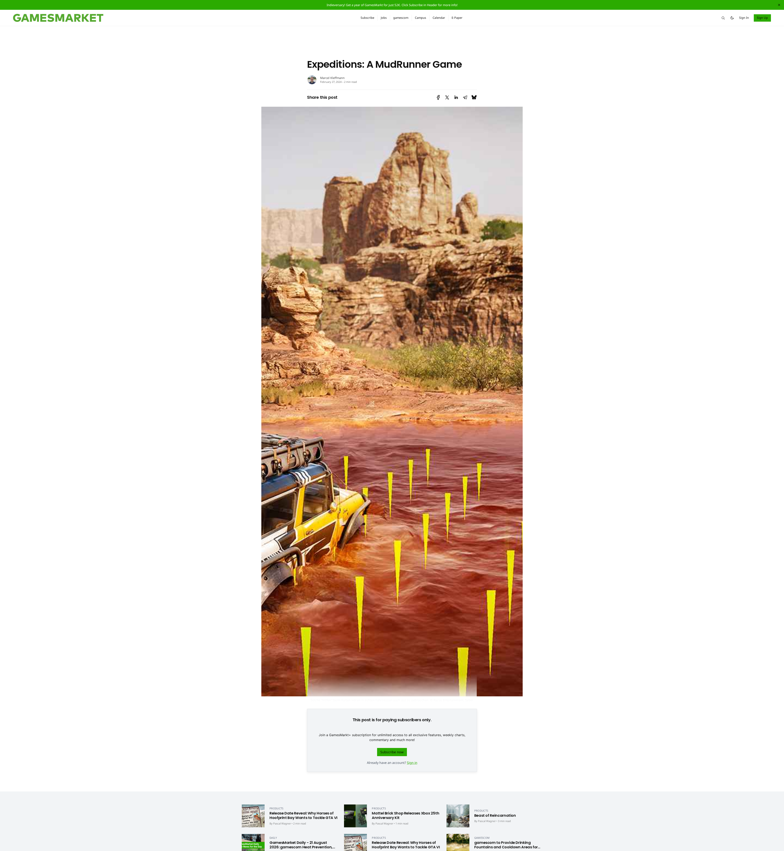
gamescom (482, 838)
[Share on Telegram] (465, 97)
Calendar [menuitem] (439, 18)
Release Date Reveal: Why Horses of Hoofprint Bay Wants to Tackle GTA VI (303, 815)
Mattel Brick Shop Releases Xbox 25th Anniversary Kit (405, 815)
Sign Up (762, 18)
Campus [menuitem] (420, 18)
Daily (273, 838)
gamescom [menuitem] (400, 18)
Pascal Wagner (282, 823)
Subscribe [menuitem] (367, 18)
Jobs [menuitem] (384, 18)
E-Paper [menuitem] (457, 18)
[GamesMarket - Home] (182, 18)
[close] (779, 5)
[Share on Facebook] (438, 97)
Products (277, 808)
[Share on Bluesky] (474, 97)
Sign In (744, 18)
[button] (723, 17)
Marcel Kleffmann (332, 78)
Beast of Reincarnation (495, 815)
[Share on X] (447, 97)
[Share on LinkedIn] (456, 97)
